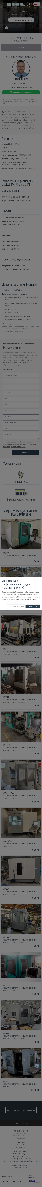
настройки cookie (16, 606)
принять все (33, 606)
